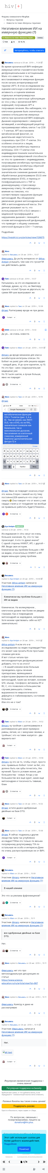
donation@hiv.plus (24, 1122)
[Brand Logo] (13, 6)
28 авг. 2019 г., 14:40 (31, 579)
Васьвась (9, 63)
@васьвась (7, 258)
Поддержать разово (24, 1106)
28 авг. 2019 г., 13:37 (27, 279)
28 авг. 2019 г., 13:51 (34, 348)
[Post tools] (44, 243)
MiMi (7, 330)
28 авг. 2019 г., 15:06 (34, 831)
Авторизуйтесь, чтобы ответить (29, 50)
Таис (7, 279)
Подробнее (10, 1144)
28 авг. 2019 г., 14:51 (31, 640)
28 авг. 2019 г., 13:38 (34, 306)
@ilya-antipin (18, 582)
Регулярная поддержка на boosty (24, 1088)
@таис (5, 310)
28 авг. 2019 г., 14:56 (34, 758)
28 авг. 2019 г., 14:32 (19, 530)
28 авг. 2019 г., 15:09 (26, 873)
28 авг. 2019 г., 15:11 (26, 918)
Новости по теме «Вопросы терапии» (19, 38)
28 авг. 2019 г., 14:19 (34, 397)
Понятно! (24, 1149)
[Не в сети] (3, 62)
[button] (4, 1169)
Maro (7, 251)
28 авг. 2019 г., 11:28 (31, 63)
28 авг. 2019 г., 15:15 (30, 1025)
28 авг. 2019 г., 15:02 (34, 804)
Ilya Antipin (10, 526)
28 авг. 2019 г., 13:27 (30, 255)
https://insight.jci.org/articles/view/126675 (23, 237)
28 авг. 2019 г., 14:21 (34, 483)
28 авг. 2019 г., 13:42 (27, 330)
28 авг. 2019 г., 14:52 (34, 722)
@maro (5, 355)
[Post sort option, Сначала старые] (5, 50)
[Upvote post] (30, 243)
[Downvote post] (39, 243)
